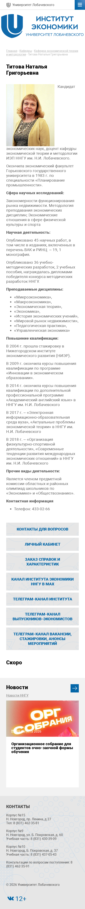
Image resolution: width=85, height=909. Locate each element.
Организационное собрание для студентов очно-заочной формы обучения (42, 748)
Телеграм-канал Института (42, 599)
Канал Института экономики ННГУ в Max (42, 581)
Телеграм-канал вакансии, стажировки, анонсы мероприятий (42, 639)
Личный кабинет (42, 544)
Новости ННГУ (17, 695)
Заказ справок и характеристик (42, 561)
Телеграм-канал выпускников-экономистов (42, 616)
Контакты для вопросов (42, 529)
